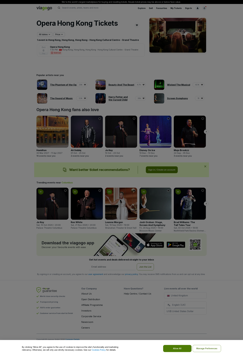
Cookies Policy (99, 350)
